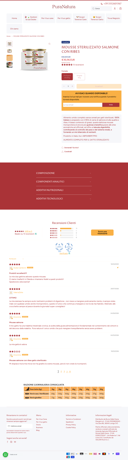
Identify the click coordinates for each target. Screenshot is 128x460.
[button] (120, 8)
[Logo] (64, 7)
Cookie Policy (71, 427)
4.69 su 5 (28, 231)
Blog (37, 430)
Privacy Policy (71, 425)
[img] (14, 264)
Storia (38, 425)
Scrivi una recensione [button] (102, 232)
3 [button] (64, 371)
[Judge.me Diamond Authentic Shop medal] (59, 247)
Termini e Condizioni (73, 419)
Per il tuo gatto (41, 422)
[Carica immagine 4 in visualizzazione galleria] (10, 65)
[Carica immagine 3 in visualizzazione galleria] (10, 58)
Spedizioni (70, 422)
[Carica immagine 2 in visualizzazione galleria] (10, 51)
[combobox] (101, 8)
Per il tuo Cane (41, 419)
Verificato (64, 253)
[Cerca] (92, 8)
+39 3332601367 (112, 3)
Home (8, 36)
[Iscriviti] (30, 426)
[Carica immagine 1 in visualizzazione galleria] (10, 44)
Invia (111, 105)
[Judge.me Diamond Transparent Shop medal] (69, 247)
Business (39, 427)
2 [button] (61, 371)
